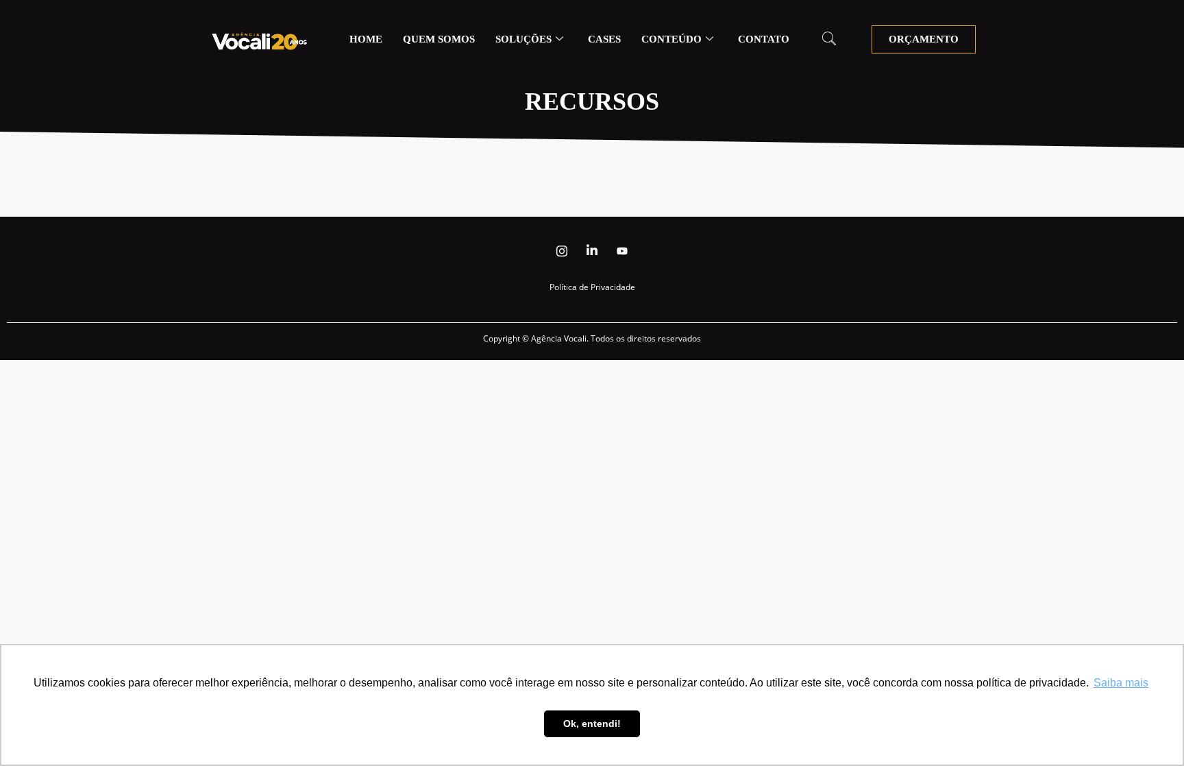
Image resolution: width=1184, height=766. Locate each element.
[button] (829, 39)
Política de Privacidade (592, 287)
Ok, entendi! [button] (592, 723)
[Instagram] (562, 251)
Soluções (523, 39)
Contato (763, 39)
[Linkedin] (592, 251)
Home (365, 39)
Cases (604, 39)
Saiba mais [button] (1121, 683)
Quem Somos (439, 39)
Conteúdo (671, 39)
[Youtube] (622, 251)
